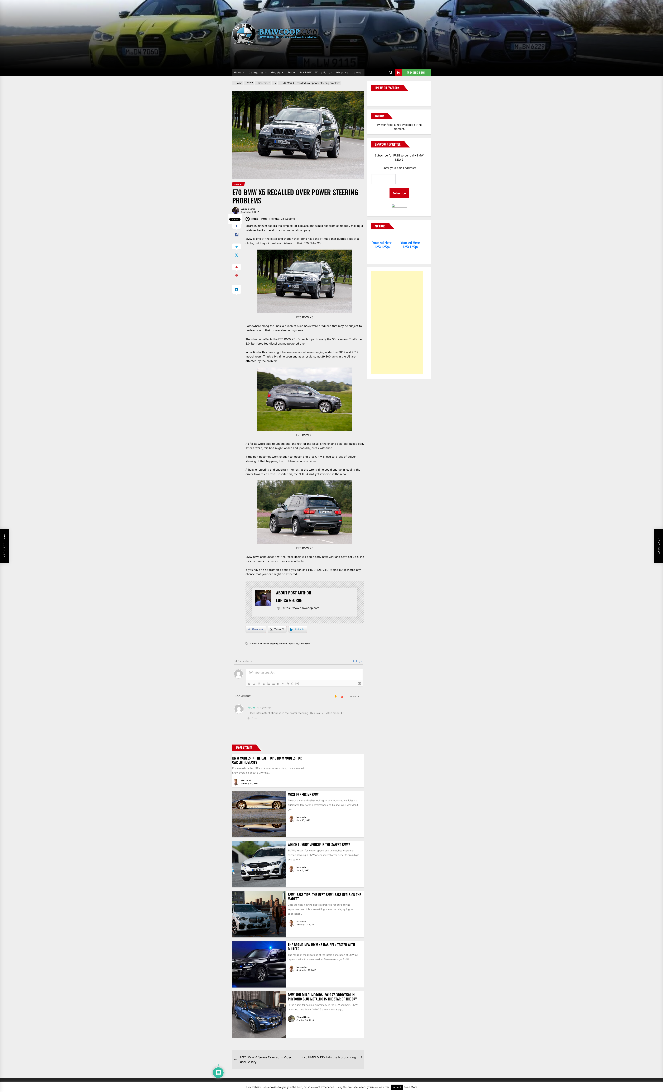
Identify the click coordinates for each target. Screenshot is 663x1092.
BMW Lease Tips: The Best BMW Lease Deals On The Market (324, 896)
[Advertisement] (397, 322)
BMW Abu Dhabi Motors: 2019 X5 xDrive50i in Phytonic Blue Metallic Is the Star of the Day (322, 997)
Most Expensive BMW (303, 794)
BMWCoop (382, 96)
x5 (297, 643)
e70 (260, 643)
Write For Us (323, 72)
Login (358, 661)
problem (283, 643)
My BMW (306, 72)
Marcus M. (246, 780)
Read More (410, 1087)
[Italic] (254, 684)
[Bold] (249, 684)
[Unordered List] (273, 684)
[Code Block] (283, 684)
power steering (270, 643)
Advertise (342, 72)
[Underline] (259, 684)
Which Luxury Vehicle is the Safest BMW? (319, 844)
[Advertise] (382, 236)
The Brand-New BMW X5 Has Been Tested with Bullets (321, 946)
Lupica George (248, 209)
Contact (357, 72)
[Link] (288, 684)
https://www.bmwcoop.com (301, 608)
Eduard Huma (303, 1017)
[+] (297, 683)
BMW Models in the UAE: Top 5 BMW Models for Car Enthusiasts (267, 760)
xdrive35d (304, 643)
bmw (254, 643)
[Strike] (263, 684)
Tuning (292, 72)
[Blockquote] (278, 684)
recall (292, 643)
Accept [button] (397, 1087)
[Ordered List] (268, 684)
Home (238, 72)
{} (292, 683)
